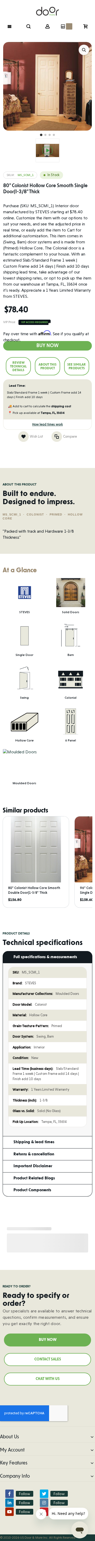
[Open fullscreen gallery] (84, 50)
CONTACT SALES (47, 1359)
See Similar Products (76, 366)
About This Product (47, 366)
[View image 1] (41, 135)
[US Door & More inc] (47, 8)
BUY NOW (47, 1340)
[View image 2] (45, 135)
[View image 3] (50, 135)
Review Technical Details (18, 366)
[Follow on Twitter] (44, 1494)
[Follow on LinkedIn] (9, 1503)
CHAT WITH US (48, 1379)
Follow (24, 1494)
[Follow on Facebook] (9, 1494)
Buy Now (47, 345)
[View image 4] (54, 135)
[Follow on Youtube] (9, 1511)
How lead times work (47, 424)
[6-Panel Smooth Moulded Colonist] (47, 150)
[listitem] (36, 861)
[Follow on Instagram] (44, 1503)
